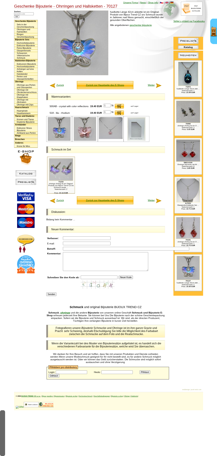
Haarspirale (22, 111)
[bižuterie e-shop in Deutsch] (171, 2)
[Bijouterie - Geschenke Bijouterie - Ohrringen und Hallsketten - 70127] (77, 74)
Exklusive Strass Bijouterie (24, 129)
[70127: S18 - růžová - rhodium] (85, 140)
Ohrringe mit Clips (25, 105)
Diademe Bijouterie (26, 122)
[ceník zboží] (188, 43)
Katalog (188, 47)
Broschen (20, 139)
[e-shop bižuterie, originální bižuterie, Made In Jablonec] (31, 407)
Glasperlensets (24, 50)
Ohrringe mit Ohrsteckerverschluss (27, 91)
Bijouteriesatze (59, 396)
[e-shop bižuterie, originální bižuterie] (46, 407)
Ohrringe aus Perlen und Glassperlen (26, 86)
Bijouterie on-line (71, 396)
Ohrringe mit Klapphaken (22, 96)
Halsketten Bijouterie (25, 60)
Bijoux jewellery (47, 396)
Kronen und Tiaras (25, 119)
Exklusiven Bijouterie (26, 64)
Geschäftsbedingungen (102, 396)
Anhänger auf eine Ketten (25, 70)
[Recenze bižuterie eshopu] (26, 272)
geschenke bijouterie (141, 25)
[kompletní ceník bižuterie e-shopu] (26, 184)
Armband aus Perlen (26, 133)
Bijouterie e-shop (117, 396)
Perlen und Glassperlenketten (25, 77)
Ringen (20, 34)
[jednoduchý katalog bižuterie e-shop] (26, 175)
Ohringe (127, 396)
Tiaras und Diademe (24, 116)
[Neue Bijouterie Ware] (188, 58)
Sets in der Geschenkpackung (25, 25)
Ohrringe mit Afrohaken (22, 101)
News (143, 2)
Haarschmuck (22, 107)
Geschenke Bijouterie (25, 21)
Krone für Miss (23, 146)
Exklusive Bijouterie (26, 45)
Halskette (134, 396)
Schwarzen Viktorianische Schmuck (23, 55)
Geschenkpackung (25, 37)
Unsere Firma (130, 2)
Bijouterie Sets (22, 39)
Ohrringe (19, 81)
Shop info (153, 2)
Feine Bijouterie (24, 48)
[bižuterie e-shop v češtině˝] (161, 2)
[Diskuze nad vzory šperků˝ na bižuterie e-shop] (26, 251)
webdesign (186, 389)
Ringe (18, 136)
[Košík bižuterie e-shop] (26, 164)
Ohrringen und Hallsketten (23, 30)
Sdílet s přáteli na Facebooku (189, 21)
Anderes (19, 143)
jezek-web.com (196, 389)
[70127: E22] (136, 140)
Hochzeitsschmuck (85, 396)
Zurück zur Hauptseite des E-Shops (105, 85)
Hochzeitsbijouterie (26, 43)
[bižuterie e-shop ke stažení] (191, 14)
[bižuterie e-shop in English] (166, 2)
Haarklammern (24, 113)
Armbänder (20, 125)
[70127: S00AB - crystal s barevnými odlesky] (59, 140)
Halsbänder (22, 74)
